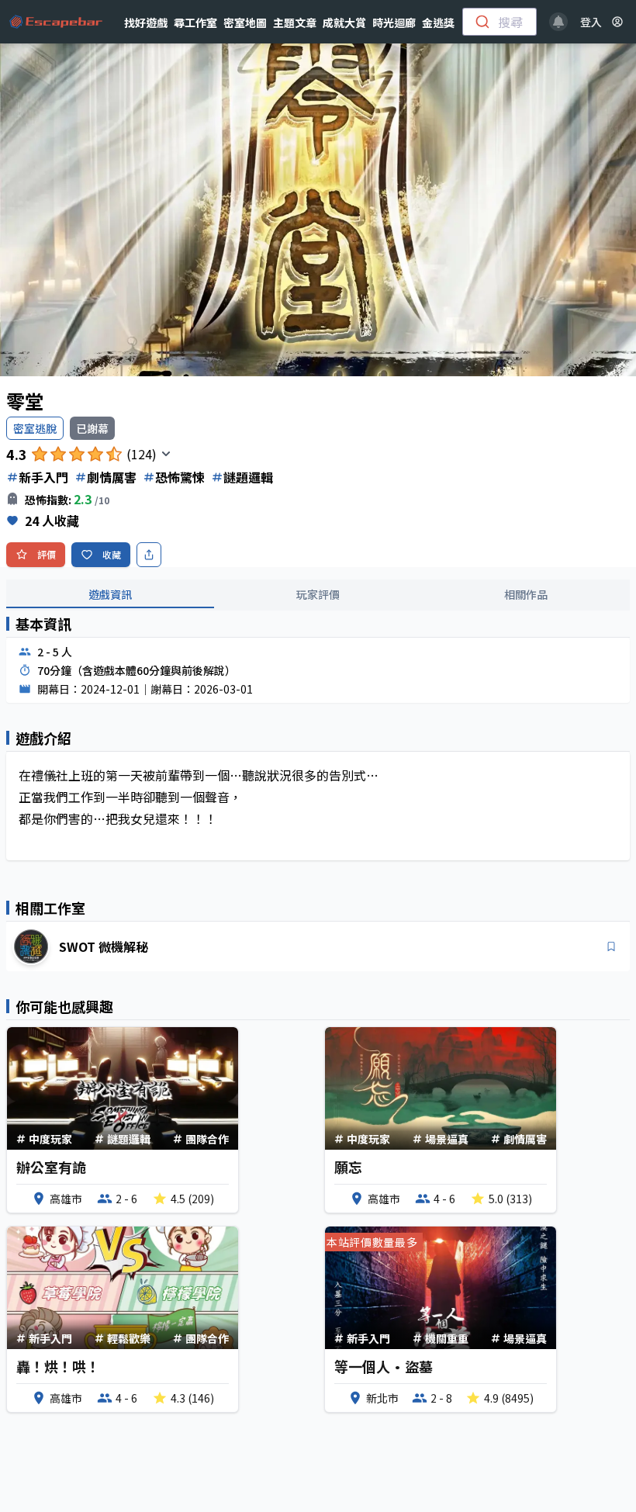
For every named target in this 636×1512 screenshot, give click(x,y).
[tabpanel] (318, 748)
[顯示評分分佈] (166, 454)
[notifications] (558, 21)
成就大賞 (344, 22)
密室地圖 (245, 22)
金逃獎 (438, 22)
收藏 (111, 554)
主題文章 (294, 22)
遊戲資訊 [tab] (110, 594)
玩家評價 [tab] (318, 594)
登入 (591, 21)
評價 (46, 554)
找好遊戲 (146, 22)
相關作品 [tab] (526, 594)
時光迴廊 (394, 22)
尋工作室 (195, 22)
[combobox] (499, 22)
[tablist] (318, 595)
